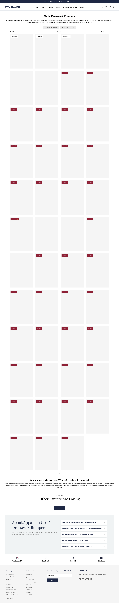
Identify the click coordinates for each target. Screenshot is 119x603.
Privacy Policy (9, 587)
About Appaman (10, 574)
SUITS (58, 7)
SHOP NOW (59, 508)
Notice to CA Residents (12, 594)
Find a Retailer (10, 582)
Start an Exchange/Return (33, 582)
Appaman (11, 598)
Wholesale (8, 584)
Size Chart (28, 584)
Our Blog (8, 579)
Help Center (29, 574)
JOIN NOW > (52, 580)
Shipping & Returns (31, 579)
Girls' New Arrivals (68, 27)
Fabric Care (29, 587)
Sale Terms (28, 592)
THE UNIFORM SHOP (70, 7)
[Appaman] (12, 7)
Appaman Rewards (30, 577)
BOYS (43, 7)
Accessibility (29, 594)
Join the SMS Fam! (10, 577)
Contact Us (29, 589)
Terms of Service (10, 592)
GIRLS (51, 7)
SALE (82, 7)
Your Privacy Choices (11, 589)
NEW (37, 7)
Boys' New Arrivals (51, 27)
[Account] (102, 7)
